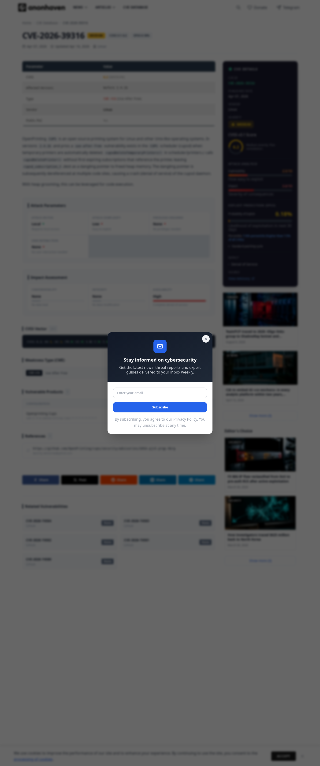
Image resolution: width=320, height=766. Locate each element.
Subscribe (160, 407)
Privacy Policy (185, 419)
